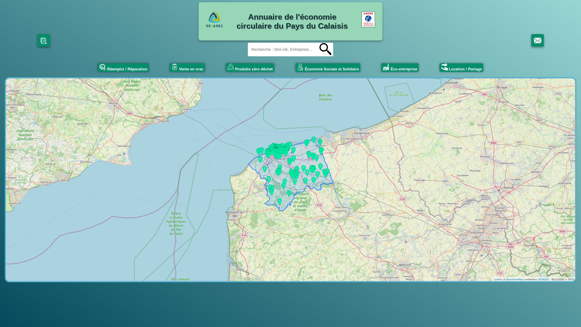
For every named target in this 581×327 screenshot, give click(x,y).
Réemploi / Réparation (127, 69)
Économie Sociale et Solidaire (332, 69)
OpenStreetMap (514, 279)
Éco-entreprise (404, 69)
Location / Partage (465, 69)
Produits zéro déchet (254, 69)
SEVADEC (543, 279)
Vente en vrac (191, 69)
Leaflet (497, 279)
